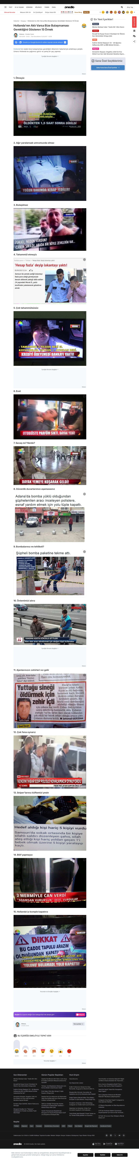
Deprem (24, 1126)
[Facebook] (111, 1135)
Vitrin (94, 39)
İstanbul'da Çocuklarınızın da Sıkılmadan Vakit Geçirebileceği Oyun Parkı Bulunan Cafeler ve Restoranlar (53, 1098)
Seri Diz (86, 12)
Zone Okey (78, 12)
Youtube (39, 1126)
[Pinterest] (123, 1135)
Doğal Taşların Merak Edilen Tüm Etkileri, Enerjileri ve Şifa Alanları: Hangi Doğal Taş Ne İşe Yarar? (82, 1099)
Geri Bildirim (25, 1135)
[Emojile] (119, 12)
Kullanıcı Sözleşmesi (72, 1135)
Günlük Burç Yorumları (52, 1126)
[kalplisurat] (132, 12)
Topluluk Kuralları (45, 1135)
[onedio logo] (69, 7)
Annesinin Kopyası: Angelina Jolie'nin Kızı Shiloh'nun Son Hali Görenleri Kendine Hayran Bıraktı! (108, 53)
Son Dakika (78, 1126)
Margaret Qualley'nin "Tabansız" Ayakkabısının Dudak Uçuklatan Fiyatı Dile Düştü (25, 1110)
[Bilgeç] (111, 12)
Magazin (95, 48)
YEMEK (46, 7)
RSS (93, 1135)
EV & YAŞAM (19, 7)
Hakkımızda (17, 1135)
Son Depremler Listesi (76, 1083)
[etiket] (84, 26)
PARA (54, 7)
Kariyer (63, 1135)
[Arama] (121, 7)
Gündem (95, 31)
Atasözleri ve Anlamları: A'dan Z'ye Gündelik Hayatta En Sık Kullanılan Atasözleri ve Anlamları (80, 1110)
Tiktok (70, 1126)
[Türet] (107, 12)
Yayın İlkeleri (83, 1135)
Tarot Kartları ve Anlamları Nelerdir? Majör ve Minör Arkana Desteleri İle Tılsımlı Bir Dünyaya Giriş (111, 1080)
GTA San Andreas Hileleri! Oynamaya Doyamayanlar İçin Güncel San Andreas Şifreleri (111, 1112)
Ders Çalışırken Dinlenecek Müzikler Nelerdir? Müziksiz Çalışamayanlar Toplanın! (110, 1096)
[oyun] (123, 12)
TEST (10, 7)
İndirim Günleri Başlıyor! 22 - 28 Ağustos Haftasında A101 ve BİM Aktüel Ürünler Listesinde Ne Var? (106, 44)
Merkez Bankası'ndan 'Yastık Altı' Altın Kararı (108, 27)
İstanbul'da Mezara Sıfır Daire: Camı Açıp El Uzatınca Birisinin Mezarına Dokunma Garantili (54, 1080)
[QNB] (103, 12)
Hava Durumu (73, 1079)
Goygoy (23, 21)
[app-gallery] (119, 1144)
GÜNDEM (29, 7)
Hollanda (17, 49)
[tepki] (17, 1051)
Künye (90, 1135)
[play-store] (108, 1144)
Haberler (16, 21)
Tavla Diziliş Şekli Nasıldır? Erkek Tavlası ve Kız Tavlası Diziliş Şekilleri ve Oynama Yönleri (82, 1115)
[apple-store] (97, 1144)
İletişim (58, 1135)
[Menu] (5, 7)
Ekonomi (95, 24)
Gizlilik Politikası (34, 1135)
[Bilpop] (115, 12)
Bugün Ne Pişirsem (91, 1126)
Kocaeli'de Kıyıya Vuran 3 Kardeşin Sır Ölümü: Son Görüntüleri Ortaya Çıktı (108, 35)
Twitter (16, 1126)
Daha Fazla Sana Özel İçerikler (106, 67)
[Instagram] (106, 1135)
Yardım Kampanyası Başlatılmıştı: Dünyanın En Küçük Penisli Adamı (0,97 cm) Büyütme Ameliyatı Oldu (53, 1112)
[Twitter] (115, 1135)
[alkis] (127, 12)
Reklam (53, 1135)
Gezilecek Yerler (105, 1126)
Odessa (26, 34)
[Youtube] (119, 1135)
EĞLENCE (38, 7)
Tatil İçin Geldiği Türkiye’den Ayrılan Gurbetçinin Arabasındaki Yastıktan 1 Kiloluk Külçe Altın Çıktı (52, 1105)
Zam (31, 1126)
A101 (63, 1126)
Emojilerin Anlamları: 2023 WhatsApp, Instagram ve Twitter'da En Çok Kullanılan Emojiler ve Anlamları (82, 1104)
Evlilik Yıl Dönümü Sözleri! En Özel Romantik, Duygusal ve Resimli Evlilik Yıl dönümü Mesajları (81, 1088)
